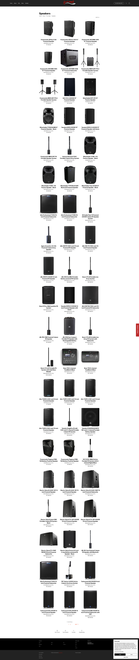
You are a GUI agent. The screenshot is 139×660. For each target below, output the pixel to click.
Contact (26, 3)
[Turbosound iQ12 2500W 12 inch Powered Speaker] (48, 599)
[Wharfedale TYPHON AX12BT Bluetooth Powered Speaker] (69, 174)
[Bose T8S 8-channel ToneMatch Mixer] (90, 357)
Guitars (52, 642)
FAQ (19, 3)
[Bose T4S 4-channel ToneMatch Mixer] (69, 357)
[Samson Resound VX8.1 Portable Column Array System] (69, 145)
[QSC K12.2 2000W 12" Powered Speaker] (69, 86)
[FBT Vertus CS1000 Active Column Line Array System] (69, 570)
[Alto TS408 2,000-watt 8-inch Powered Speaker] (48, 388)
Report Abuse (40, 656)
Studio (39, 646)
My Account (57, 632)
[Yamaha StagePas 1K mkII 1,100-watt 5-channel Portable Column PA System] (69, 417)
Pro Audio (48, 16)
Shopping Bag (81, 632)
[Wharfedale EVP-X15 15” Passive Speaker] (90, 86)
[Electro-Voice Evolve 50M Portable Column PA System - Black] (48, 508)
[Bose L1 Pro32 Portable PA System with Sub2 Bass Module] (48, 357)
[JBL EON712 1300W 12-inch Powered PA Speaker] (48, 265)
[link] (126, 657)
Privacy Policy (40, 654)
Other (51, 644)
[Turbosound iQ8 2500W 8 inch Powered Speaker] (90, 570)
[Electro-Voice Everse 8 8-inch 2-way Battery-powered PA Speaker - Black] (69, 539)
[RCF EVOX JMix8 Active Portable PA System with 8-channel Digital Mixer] (90, 448)
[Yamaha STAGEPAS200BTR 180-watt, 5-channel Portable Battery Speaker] (90, 417)
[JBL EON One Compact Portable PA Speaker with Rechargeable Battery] (69, 326)
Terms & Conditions (41, 652)
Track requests (65, 632)
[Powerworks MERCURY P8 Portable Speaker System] (48, 145)
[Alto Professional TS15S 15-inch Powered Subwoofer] (48, 203)
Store (22, 3)
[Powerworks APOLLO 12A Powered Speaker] (48, 28)
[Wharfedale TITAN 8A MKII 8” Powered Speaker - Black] (48, 116)
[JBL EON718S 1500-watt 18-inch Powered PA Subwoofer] (90, 295)
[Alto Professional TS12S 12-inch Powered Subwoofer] (48, 570)
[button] (69, 3)
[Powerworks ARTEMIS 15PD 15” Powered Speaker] (48, 57)
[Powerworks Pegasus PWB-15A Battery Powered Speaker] (69, 448)
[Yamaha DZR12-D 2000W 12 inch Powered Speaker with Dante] (69, 295)
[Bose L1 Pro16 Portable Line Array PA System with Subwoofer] (90, 326)
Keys (63, 642)
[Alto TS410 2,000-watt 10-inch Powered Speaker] (69, 388)
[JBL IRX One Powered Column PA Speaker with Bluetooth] (90, 539)
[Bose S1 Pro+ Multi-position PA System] (48, 295)
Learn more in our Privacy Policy (119, 651)
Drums (39, 642)
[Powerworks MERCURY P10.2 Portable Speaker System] (90, 57)
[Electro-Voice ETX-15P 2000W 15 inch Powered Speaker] (90, 508)
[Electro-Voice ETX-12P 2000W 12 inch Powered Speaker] (69, 508)
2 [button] (70, 624)
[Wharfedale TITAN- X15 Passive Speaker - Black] (48, 174)
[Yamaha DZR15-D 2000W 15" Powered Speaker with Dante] (90, 116)
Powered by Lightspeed (78, 652)
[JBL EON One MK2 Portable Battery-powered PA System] (69, 265)
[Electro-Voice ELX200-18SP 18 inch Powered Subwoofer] (90, 479)
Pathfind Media (60, 652)
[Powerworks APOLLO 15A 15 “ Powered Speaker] (69, 28)
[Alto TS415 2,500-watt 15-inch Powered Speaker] (48, 417)
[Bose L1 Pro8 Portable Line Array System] (90, 265)
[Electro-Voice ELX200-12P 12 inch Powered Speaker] (48, 479)
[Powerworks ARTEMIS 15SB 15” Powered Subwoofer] (69, 57)
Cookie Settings (41, 657)
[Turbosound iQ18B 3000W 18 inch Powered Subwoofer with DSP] (90, 599)
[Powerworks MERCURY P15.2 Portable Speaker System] (48, 86)
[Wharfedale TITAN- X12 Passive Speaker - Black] (90, 145)
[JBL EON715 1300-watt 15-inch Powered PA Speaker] (69, 234)
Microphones (40, 644)
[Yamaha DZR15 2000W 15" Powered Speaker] (69, 116)
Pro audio (64, 644)
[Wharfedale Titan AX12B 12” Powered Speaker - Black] (90, 174)
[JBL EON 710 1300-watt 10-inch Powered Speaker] (90, 234)
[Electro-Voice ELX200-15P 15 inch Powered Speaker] (69, 479)
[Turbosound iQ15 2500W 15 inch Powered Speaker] (69, 599)
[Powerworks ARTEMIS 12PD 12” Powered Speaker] (90, 28)
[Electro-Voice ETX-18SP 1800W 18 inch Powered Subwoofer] (48, 539)
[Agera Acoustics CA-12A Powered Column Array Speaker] (48, 234)
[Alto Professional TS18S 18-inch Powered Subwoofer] (69, 203)
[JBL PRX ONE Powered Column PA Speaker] (48, 326)
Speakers (54, 16)
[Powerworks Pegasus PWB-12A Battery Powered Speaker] (48, 448)
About (15, 3)
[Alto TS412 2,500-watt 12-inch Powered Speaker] (90, 388)
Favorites (73, 632)
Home (11, 3)
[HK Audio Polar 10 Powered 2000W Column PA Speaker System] (90, 203)
